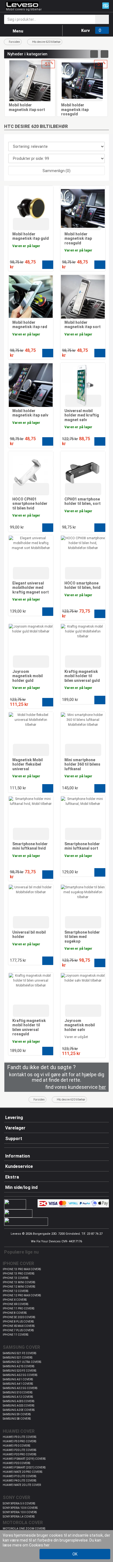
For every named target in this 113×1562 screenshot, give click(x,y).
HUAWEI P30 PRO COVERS (19, 1441)
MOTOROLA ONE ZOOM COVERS (24, 1528)
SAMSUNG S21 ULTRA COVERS (22, 1361)
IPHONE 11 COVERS (15, 1334)
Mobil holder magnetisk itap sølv (30, 413)
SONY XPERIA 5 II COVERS (19, 1503)
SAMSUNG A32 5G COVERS (20, 1388)
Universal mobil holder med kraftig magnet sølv (81, 415)
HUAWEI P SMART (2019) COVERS (24, 1458)
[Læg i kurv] (47, 264)
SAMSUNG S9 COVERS (17, 1414)
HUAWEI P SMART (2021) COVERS (24, 1467)
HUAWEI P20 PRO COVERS (19, 1454)
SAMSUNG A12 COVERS (18, 1396)
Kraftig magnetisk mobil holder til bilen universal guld (82, 676)
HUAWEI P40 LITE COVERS (19, 1480)
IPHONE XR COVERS (15, 1304)
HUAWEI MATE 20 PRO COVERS (22, 1471)
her (47, 1545)
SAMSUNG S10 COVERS (17, 1392)
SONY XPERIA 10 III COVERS (20, 1507)
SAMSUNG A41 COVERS (18, 1383)
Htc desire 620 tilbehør (46, 41)
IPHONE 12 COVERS (15, 1291)
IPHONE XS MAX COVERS (19, 1325)
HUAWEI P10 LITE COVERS (19, 1476)
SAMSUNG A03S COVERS (18, 1401)
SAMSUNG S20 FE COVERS (19, 1370)
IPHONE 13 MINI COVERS (19, 1282)
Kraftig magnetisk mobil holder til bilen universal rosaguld (29, 1027)
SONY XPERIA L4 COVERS (19, 1516)
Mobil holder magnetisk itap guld (30, 236)
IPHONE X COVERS (15, 1299)
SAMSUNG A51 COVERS (18, 1379)
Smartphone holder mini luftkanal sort (82, 846)
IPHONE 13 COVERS (15, 1277)
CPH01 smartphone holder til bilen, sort (82, 501)
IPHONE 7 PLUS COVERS (18, 1330)
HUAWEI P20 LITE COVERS (19, 1450)
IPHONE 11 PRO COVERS (18, 1308)
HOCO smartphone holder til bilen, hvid (82, 585)
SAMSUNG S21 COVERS (17, 1357)
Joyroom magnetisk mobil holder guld (27, 676)
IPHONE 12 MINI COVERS (19, 1286)
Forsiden (14, 41)
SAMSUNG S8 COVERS (17, 1418)
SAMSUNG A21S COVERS (18, 1366)
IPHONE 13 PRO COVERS (18, 1273)
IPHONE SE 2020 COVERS (19, 1317)
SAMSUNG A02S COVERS (18, 1405)
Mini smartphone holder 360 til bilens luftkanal (82, 764)
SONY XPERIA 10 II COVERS (20, 1512)
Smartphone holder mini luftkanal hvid (30, 846)
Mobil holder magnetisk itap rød (29, 324)
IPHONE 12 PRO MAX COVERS (22, 1295)
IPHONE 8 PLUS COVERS (18, 1321)
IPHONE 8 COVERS (15, 1312)
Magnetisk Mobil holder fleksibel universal (27, 764)
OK (74, 1554)
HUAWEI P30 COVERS (16, 1445)
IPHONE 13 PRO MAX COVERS (22, 1269)
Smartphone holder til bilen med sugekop (82, 936)
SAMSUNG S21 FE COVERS (19, 1353)
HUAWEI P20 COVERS (16, 1463)
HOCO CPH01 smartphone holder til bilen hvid (29, 503)
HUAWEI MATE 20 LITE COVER (22, 1484)
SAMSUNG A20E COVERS (19, 1409)
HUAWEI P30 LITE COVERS (19, 1436)
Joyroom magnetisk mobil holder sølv (79, 1025)
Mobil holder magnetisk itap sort (27, 107)
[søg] (102, 19)
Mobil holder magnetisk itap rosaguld (75, 109)
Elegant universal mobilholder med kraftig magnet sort (30, 587)
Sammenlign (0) (56, 171)
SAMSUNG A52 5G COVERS (20, 1375)
